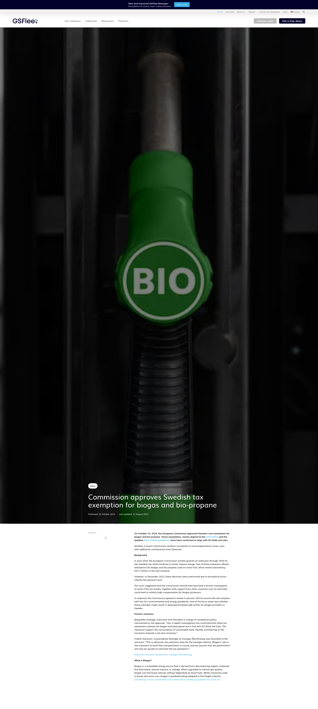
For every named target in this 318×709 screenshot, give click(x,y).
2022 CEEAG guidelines (156, 540)
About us (240, 12)
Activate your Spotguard (269, 12)
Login (285, 12)
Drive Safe (229, 12)
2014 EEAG (212, 536)
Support (252, 12)
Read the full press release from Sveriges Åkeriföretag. (163, 654)
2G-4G (219, 12)
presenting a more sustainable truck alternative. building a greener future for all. (177, 679)
